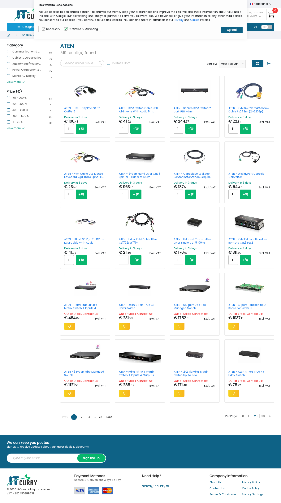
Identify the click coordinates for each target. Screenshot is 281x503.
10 (242, 416)
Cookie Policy (251, 488)
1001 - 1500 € (20, 116)
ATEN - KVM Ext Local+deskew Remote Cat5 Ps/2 (247, 241)
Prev (65, 417)
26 (100, 417)
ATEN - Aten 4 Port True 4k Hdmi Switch (246, 373)
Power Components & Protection (26, 69)
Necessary (53, 29)
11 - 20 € (17, 122)
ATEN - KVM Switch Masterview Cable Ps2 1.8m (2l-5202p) (248, 110)
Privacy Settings (252, 494)
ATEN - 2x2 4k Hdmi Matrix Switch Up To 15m (191, 373)
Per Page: (231, 416)
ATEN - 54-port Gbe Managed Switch (84, 373)
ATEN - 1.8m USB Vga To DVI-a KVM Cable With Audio (84, 241)
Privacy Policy (251, 482)
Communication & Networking (26, 51)
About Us (215, 482)
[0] (271, 14)
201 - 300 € (20, 104)
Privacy (179, 20)
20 (255, 416)
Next (109, 417)
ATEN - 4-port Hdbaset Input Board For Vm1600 (247, 306)
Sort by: (212, 64)
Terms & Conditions (223, 494)
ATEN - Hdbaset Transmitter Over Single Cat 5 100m (192, 241)
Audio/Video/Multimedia (26, 63)
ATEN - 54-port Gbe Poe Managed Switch (190, 306)
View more (14, 82)
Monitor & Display (24, 76)
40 (270, 416)
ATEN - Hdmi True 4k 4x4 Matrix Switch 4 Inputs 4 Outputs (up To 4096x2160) (82, 306)
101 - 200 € (19, 97)
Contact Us (217, 488)
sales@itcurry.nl (155, 486)
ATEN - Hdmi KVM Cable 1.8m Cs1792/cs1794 (138, 241)
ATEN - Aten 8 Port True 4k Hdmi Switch (136, 306)
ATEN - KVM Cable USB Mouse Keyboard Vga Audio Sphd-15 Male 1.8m (83, 175)
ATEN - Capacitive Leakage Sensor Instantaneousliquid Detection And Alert (192, 175)
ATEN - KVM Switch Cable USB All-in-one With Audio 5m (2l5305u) (138, 110)
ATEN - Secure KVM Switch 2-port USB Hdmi (193, 110)
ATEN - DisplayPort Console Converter (246, 175)
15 (249, 416)
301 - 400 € (20, 110)
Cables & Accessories (26, 57)
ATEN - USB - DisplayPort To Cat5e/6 (82, 110)
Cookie (194, 20)
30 (263, 416)
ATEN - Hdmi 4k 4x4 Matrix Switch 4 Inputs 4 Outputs (136, 373)
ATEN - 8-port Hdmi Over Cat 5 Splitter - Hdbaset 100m (139, 175)
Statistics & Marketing (83, 29)
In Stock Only (121, 63)
